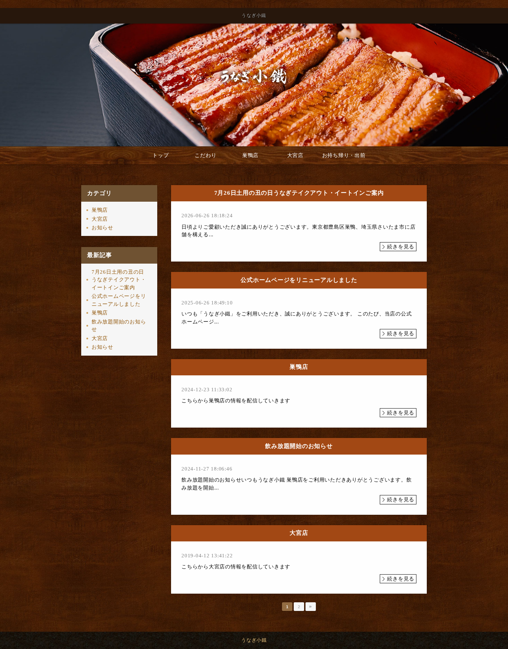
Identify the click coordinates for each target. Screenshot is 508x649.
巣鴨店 (250, 155)
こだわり (205, 155)
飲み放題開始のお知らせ (119, 325)
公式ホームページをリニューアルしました (119, 300)
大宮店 (295, 155)
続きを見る (400, 246)
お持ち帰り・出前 (344, 155)
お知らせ (102, 227)
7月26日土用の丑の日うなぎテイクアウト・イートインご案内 (119, 279)
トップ (160, 155)
